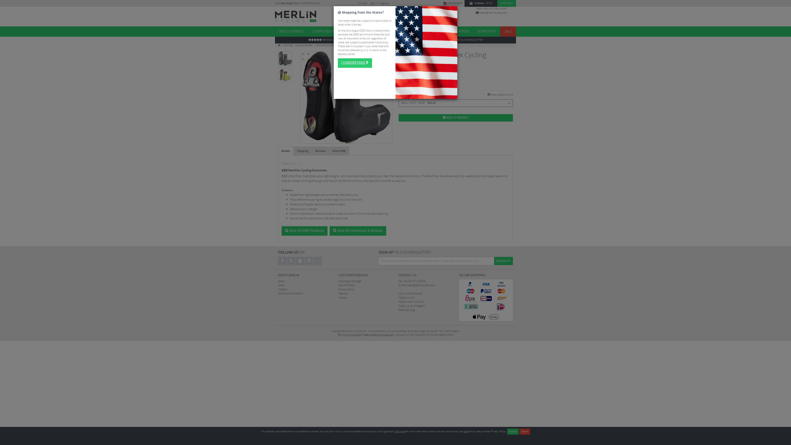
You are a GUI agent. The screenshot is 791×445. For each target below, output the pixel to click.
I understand (353, 62)
